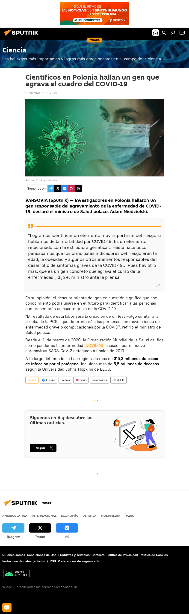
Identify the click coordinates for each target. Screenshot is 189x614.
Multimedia (110, 515)
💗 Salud (80, 380)
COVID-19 (94, 345)
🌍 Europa (48, 380)
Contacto (98, 555)
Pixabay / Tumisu (46, 180)
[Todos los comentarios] (7, 607)
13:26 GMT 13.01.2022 (41, 93)
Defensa (89, 515)
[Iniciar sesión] (163, 32)
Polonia (65, 380)
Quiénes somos (13, 555)
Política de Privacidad (122, 555)
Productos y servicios (74, 555)
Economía (69, 515)
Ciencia (31, 380)
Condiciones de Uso (41, 555)
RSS (53, 561)
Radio (130, 515)
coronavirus (99, 380)
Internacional (44, 515)
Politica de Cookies (154, 555)
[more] (158, 285)
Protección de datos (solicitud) (25, 561)
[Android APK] (16, 574)
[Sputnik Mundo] (22, 37)
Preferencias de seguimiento (79, 561)
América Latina (14, 515)
